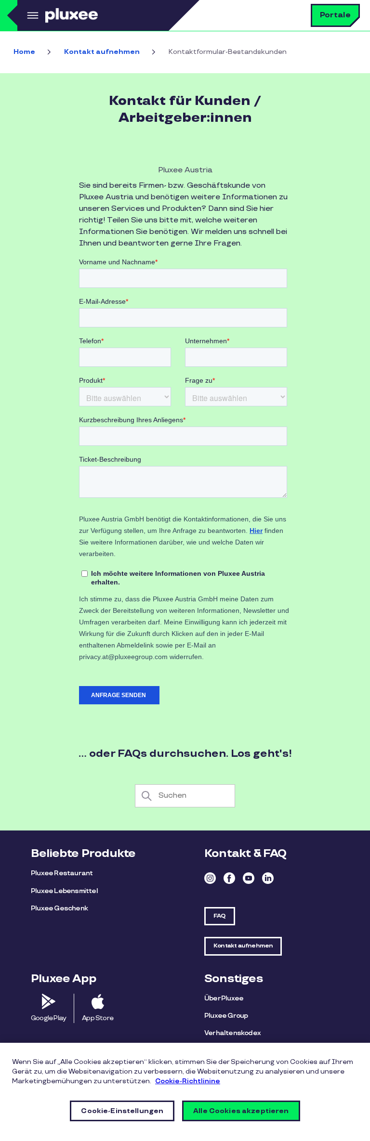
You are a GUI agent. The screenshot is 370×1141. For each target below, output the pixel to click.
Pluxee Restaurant (61, 873)
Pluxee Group (226, 1015)
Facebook (229, 878)
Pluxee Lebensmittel (64, 891)
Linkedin (268, 878)
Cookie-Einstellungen (122, 1111)
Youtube (248, 878)
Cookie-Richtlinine (187, 1081)
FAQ (219, 916)
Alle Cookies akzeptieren (241, 1111)
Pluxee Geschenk (59, 908)
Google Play (48, 1018)
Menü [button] (31, 15)
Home (24, 52)
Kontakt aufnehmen (102, 52)
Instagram (210, 878)
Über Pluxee (223, 998)
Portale (335, 15)
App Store (97, 1018)
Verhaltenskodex (232, 1033)
